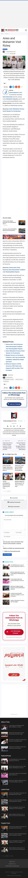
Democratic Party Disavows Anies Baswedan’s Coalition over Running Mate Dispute (14, 270)
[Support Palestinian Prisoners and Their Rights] (6, 602)
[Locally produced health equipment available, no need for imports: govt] (6, 595)
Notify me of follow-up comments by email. (13, 548)
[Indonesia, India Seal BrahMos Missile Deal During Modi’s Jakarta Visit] (22, 230)
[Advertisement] (14, 14)
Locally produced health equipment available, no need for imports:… (17, 595)
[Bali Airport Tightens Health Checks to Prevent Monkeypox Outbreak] (6, 588)
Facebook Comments (14, 502)
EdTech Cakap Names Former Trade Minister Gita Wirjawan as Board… (17, 573)
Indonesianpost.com (15, 92)
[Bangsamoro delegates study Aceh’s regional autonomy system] (4, 748)
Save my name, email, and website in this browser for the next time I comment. (13, 542)
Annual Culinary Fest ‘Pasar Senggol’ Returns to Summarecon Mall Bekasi (20, 446)
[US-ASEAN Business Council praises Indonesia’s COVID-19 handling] (6, 566)
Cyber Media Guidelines (12, 866)
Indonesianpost (17, 875)
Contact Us (12, 863)
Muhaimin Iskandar (19, 379)
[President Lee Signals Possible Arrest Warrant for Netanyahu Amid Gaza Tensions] (4, 741)
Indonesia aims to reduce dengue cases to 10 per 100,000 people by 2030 (8, 446)
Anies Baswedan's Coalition (9, 379)
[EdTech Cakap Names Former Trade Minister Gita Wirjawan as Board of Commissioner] (6, 573)
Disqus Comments (15, 506)
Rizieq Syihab (6, 381)
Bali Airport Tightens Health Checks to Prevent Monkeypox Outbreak (17, 588)
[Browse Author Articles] (14, 416)
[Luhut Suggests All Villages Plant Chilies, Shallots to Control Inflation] (4, 727)
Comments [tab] (15, 498)
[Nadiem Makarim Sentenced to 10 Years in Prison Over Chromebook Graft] (20, 476)
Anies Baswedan (9, 377)
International (6, 457)
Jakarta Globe (10, 375)
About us (12, 861)
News (17, 473)
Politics (5, 49)
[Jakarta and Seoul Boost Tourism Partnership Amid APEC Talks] (4, 734)
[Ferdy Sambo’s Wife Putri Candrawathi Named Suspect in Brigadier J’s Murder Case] (6, 581)
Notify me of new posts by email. (12, 551)
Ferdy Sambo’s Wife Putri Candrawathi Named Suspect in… (17, 581)
